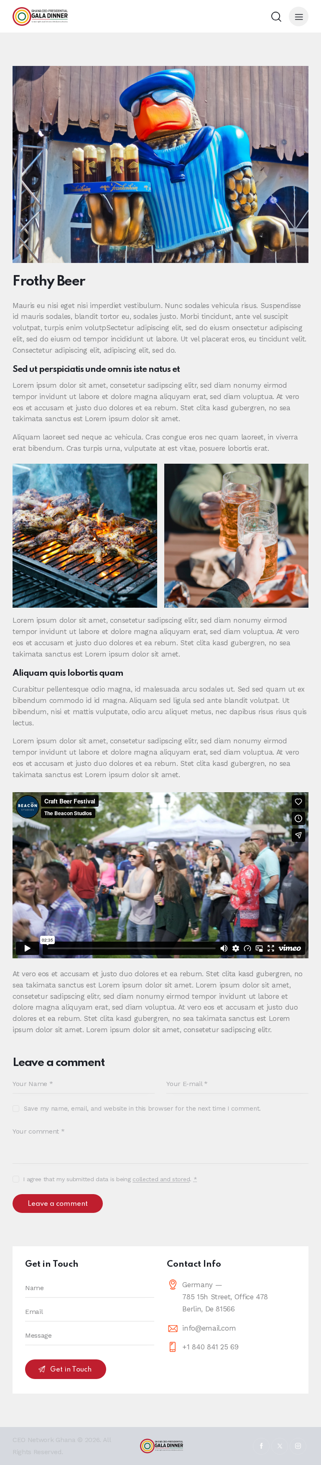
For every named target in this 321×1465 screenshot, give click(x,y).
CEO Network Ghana (44, 1440)
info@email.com (209, 1328)
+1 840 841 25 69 (210, 1347)
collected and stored (161, 1179)
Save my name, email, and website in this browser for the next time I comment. (142, 1108)
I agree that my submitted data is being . (110, 1179)
